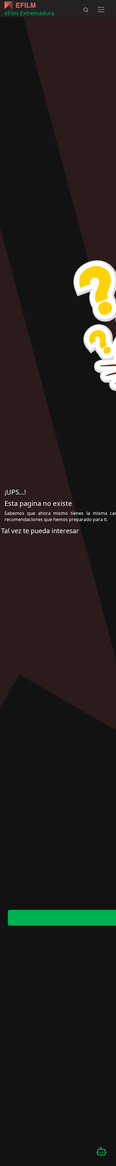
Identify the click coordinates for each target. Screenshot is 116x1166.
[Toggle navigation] (101, 9)
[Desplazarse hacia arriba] (94, 0)
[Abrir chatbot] (101, 1151)
